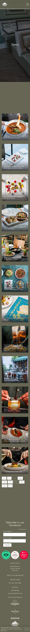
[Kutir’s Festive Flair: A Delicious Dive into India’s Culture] (15, 400)
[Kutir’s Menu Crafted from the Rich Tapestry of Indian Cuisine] (15, 369)
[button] (27, 4)
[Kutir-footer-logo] (15, 624)
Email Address (7, 531)
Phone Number (7, 538)
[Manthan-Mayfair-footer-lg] (15, 611)
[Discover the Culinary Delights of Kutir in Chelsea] (15, 218)
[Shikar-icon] (15, 618)
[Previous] (4, 478)
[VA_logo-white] (15, 602)
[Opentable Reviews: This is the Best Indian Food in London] (15, 157)
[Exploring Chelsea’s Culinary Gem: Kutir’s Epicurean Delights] (15, 430)
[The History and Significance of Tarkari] (15, 309)
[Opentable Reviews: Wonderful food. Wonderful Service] (15, 127)
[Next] (10, 485)
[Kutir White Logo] (4, 4)
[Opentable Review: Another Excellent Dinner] (15, 187)
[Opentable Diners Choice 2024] (24, 555)
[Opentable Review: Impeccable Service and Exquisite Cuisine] (15, 278)
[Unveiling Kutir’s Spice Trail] (15, 460)
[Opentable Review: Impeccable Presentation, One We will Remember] (15, 248)
